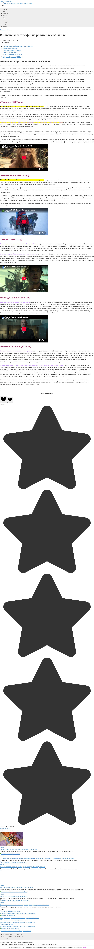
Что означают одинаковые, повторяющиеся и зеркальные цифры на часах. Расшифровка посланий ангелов (37, 858)
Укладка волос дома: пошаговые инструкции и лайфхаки (19, 918)
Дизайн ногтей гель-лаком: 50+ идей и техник (15, 931)
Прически (5, 13)
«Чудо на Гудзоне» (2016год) (12, 57)
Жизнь (4, 20)
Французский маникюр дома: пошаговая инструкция (17, 913)
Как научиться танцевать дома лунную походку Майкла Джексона (22, 867)
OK (84, 947)
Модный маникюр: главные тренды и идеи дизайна (17, 926)
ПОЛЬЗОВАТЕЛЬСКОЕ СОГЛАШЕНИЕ (13, 934)
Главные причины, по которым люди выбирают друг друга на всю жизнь (24, 905)
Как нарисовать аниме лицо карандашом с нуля (16, 887)
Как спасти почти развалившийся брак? (13, 896)
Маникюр (5, 15)
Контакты (5, 26)
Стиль (4, 17)
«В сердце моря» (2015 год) (12, 54)
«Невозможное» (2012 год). (12, 50)
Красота (5, 11)
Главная (5, 9)
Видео (4, 24)
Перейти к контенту (6, 1)
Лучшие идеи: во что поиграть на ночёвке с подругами (18, 849)
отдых (2, 828)
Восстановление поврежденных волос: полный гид (17, 922)
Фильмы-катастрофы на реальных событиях (18, 46)
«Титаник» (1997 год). (10, 48)
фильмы (7, 828)
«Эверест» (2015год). (10, 52)
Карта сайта (6, 938)
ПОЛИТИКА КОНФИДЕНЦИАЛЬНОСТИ (13, 936)
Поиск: (2, 5)
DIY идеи (5, 22)
